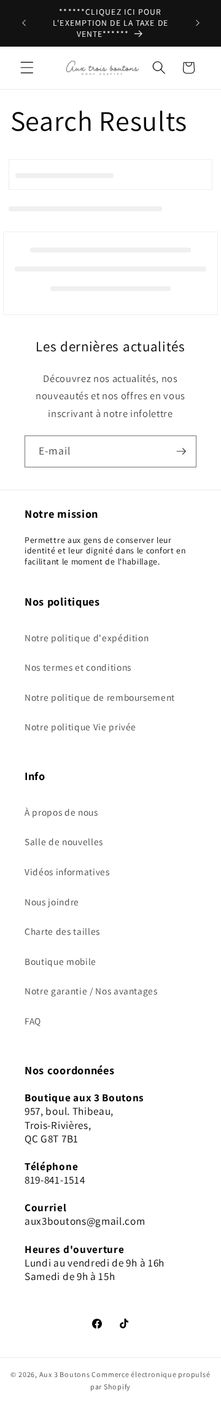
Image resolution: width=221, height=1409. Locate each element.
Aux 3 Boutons (64, 1374)
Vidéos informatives (67, 871)
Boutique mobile (60, 961)
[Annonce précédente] (23, 23)
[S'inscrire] (181, 451)
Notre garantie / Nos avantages (91, 991)
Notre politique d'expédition (87, 637)
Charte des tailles (62, 931)
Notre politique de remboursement (100, 697)
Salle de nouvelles (64, 841)
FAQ (33, 1021)
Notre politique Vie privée (80, 726)
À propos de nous (61, 812)
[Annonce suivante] (197, 23)
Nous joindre (52, 902)
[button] (27, 67)
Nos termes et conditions (78, 667)
